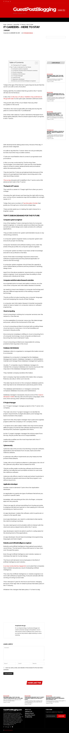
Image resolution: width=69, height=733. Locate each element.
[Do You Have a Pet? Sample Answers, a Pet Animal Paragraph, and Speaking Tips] (56, 107)
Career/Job (16, 24)
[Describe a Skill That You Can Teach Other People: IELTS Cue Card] (56, 69)
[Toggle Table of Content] (36, 62)
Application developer (18, 79)
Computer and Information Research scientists (25, 70)
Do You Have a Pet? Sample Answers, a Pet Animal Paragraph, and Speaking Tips (55, 114)
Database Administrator (19, 74)
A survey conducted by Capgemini (14, 566)
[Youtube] (12, 727)
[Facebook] (3, 1)
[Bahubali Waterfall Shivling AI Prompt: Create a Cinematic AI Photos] (56, 125)
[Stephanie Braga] (9, 630)
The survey (7, 180)
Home (4, 24)
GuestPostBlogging (8, 730)
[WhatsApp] (60, 33)
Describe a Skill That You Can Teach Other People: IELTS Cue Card (55, 76)
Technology (50, 130)
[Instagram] (6, 1)
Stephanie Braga (28, 33)
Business (9, 24)
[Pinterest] (10, 1)
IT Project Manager (18, 75)
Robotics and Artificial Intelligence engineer (24, 80)
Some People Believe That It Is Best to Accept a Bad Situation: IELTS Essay (56, 94)
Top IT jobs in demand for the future (20, 67)
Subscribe (61, 716)
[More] (64, 33)
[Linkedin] (8, 1)
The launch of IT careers (19, 65)
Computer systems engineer (20, 68)
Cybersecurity (16, 77)
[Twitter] (52, 33)
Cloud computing (17, 72)
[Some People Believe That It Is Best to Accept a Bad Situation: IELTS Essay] (56, 87)
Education (50, 74)
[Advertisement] (23, 607)
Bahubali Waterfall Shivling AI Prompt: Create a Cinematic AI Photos (55, 132)
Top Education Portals (30, 203)
